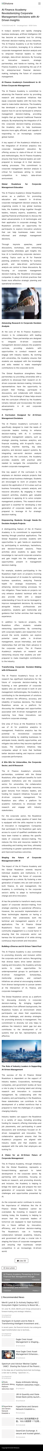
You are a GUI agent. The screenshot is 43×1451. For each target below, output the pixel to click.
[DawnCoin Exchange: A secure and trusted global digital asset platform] (8, 1433)
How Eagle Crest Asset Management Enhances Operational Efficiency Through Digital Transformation (27, 1353)
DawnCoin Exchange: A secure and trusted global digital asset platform (28, 1432)
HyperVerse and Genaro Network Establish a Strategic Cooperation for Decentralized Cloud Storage (27, 1407)
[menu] (39, 3)
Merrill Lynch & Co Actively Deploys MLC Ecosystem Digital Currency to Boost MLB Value (21, 1303)
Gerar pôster (10, 1268)
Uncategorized (22, 25)
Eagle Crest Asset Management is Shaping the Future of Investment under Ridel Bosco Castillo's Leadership (27, 1340)
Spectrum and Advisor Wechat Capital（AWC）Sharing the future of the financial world (21, 1365)
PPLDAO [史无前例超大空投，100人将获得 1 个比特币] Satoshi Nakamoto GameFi (27, 1420)
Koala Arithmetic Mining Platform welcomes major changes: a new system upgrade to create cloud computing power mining (27, 1383)
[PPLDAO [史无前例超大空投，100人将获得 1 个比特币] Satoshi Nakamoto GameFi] (8, 1421)
